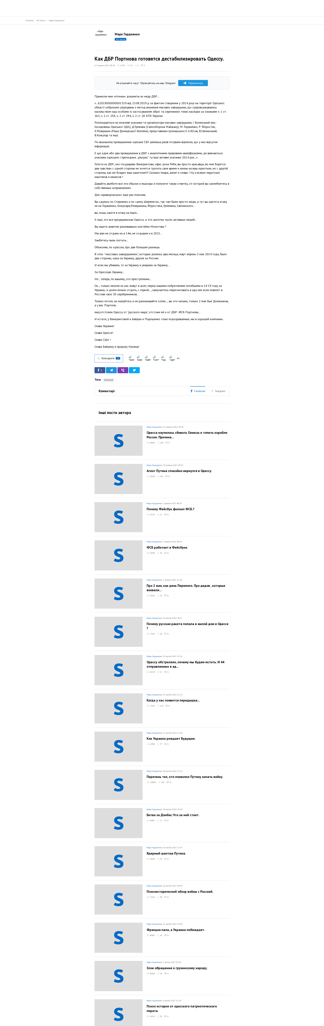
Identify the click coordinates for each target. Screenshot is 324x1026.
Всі (178, 358)
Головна (29, 20)
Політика (108, 380)
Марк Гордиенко (56, 20)
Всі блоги (41, 20)
